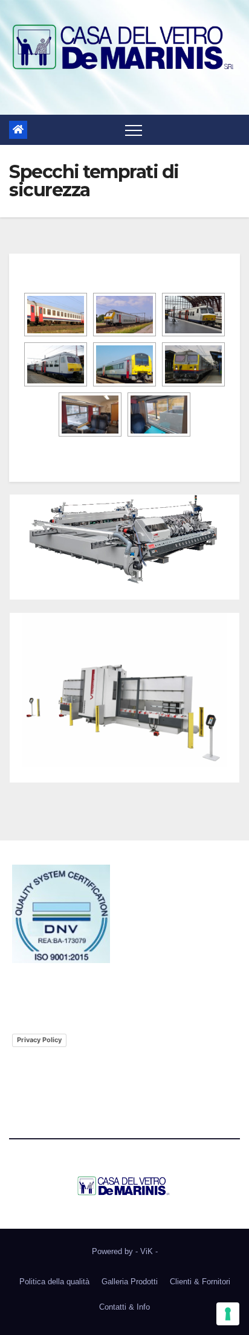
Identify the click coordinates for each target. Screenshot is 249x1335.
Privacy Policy (39, 1040)
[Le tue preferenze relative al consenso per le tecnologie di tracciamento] (227, 1313)
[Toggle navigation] (133, 130)
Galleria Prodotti (130, 1281)
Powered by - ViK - (125, 1251)
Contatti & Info (124, 1306)
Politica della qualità (54, 1281)
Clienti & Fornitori (200, 1281)
